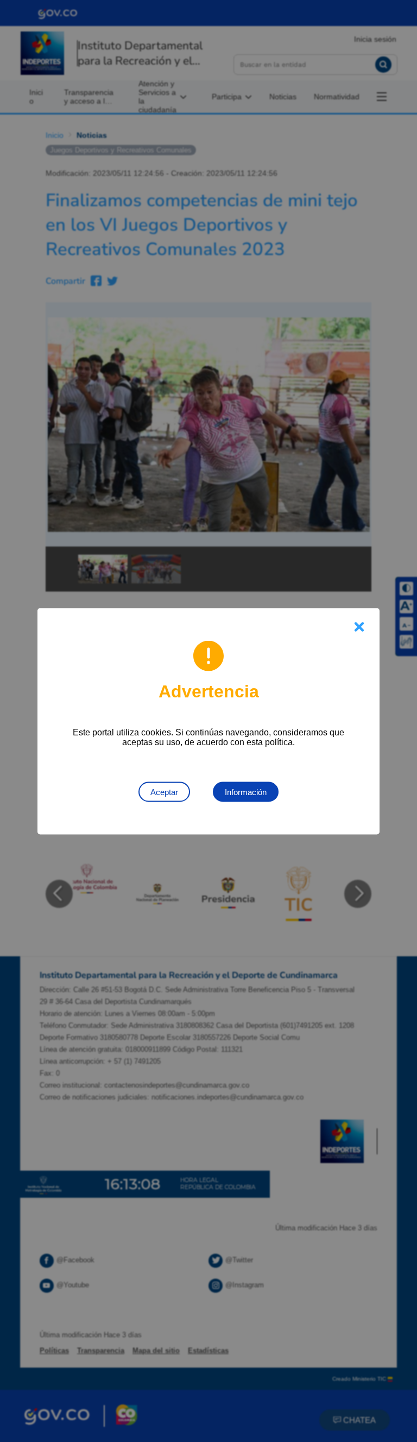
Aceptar (164, 791)
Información (246, 791)
